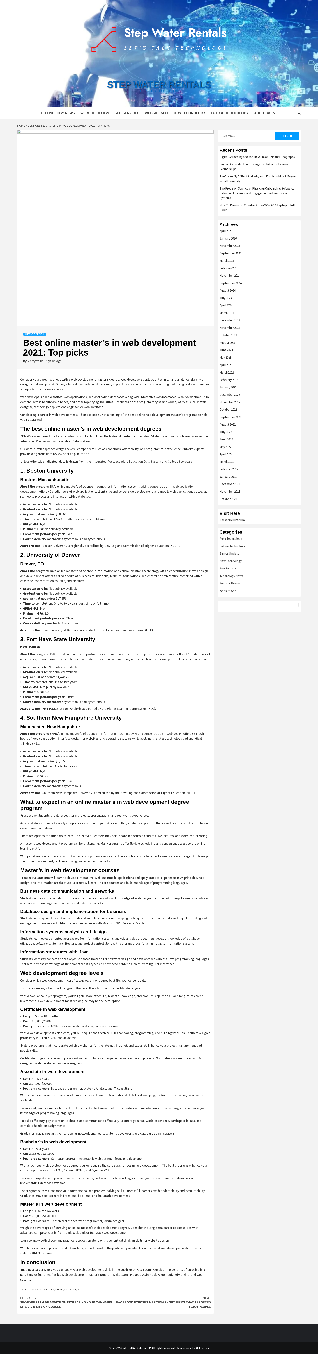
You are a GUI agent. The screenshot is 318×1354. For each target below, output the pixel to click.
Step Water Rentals (159, 84)
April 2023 (226, 365)
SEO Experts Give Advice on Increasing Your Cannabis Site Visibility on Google (66, 1302)
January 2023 (228, 387)
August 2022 (228, 424)
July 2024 (226, 298)
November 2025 (230, 246)
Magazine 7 (184, 1348)
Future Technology (230, 113)
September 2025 (230, 253)
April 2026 (226, 231)
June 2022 (226, 439)
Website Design (94, 113)
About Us (262, 113)
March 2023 (227, 372)
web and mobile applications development (147, 654)
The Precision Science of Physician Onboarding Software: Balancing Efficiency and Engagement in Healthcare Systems (257, 193)
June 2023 (226, 350)
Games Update (229, 553)
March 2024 (227, 313)
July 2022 (226, 432)
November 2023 (230, 328)
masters (49, 1289)
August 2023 (228, 343)
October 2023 (228, 335)
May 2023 (225, 358)
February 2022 (229, 469)
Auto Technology (231, 539)
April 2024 (226, 305)
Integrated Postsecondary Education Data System (126, 461)
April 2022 (226, 454)
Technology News (58, 113)
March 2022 (227, 462)
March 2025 (227, 261)
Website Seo (156, 113)
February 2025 (229, 268)
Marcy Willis (35, 361)
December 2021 (230, 484)
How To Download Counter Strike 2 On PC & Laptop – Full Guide (257, 207)
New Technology (189, 113)
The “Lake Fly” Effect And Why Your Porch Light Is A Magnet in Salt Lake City (258, 178)
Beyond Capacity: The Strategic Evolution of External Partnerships (254, 166)
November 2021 (230, 492)
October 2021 (228, 499)
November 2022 (230, 402)
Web (80, 1289)
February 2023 (229, 380)
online (59, 1289)
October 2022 (228, 410)
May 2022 (225, 447)
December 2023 (230, 320)
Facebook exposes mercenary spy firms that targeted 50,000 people (163, 1302)
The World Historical (233, 520)
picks (67, 1289)
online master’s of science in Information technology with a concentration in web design (122, 733)
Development (35, 1289)
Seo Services (127, 113)
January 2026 (228, 238)
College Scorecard (180, 461)
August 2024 (228, 290)
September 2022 (230, 417)
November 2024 (230, 276)
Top (74, 1289)
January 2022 (228, 477)
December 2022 (230, 395)
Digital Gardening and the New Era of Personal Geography (257, 157)
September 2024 (230, 283)
